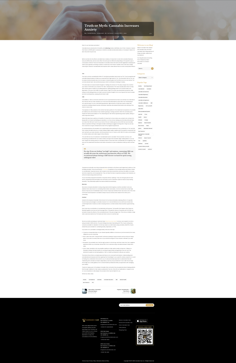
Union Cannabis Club (124, 325)
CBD (106, 33)
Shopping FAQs (123, 330)
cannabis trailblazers (143, 103)
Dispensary (140, 105)
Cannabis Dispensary (143, 94)
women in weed (141, 149)
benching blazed (148, 86)
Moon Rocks (141, 125)
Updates (145, 140)
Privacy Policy (92, 361)
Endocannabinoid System (144, 111)
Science (140, 138)
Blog (85, 33)
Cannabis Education (91, 33)
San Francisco (110, 33)
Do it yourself (149, 105)
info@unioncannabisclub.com (108, 349)
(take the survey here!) (111, 221)
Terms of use (85, 361)
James (125, 33)
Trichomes (105, 169)
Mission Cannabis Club (125, 320)
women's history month (143, 146)
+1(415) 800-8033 (104, 339)
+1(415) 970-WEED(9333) (106, 327)
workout (150, 149)
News (147, 125)
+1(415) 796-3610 (104, 352)
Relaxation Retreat (148, 128)
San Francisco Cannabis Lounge (143, 134)
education (140, 108)
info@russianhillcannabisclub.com (109, 337)
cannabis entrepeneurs (143, 100)
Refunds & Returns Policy (103, 361)
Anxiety (84, 279)
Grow (146, 114)
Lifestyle (140, 120)
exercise (140, 114)
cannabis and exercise (143, 91)
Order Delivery (122, 327)
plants (139, 128)
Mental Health (123, 279)
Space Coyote (147, 138)
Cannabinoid (92, 279)
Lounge (146, 120)
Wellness (140, 143)
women (146, 143)
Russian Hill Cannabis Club (125, 322)
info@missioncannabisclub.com (108, 324)
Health (139, 117)
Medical (140, 122)
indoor (145, 117)
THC (93, 282)
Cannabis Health (100, 33)
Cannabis (99, 279)
